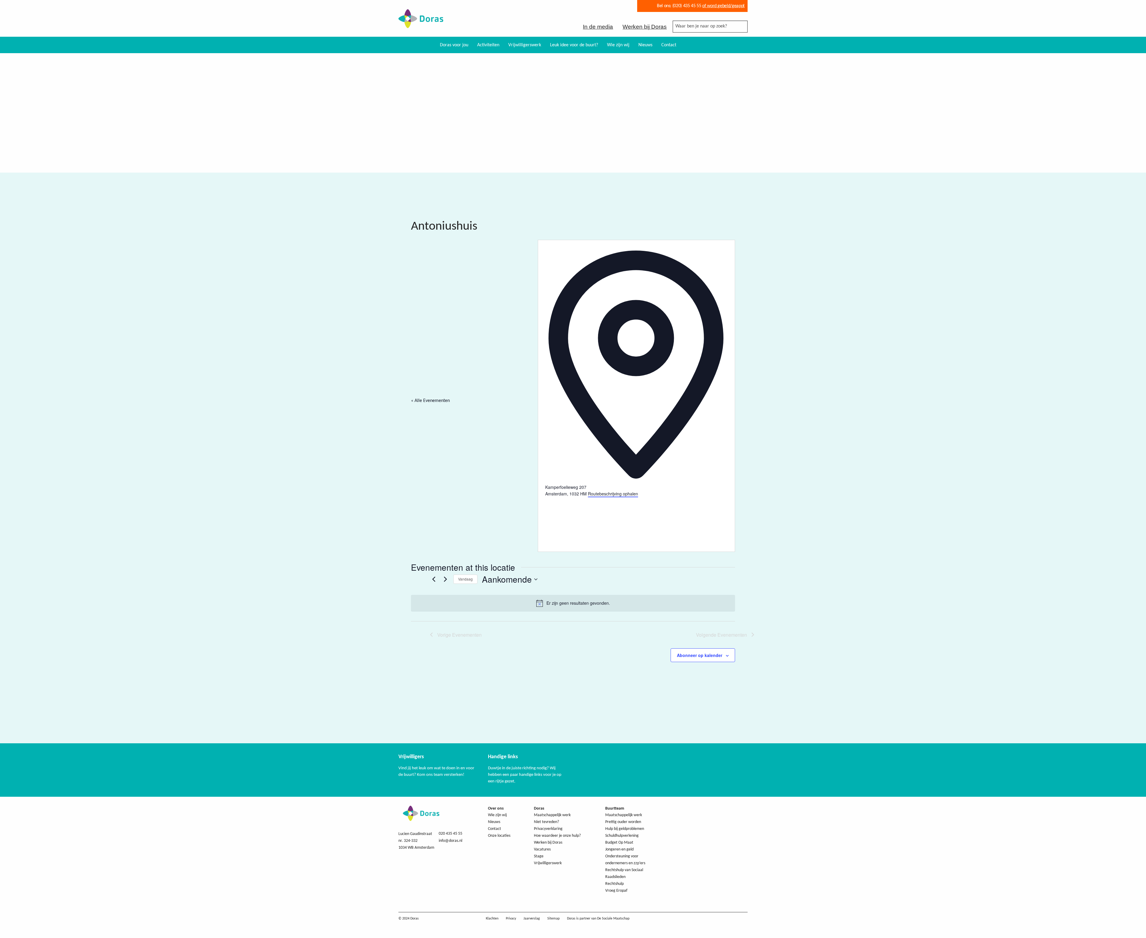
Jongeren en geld (619, 849)
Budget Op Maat (619, 842)
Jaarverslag (531, 918)
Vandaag (465, 578)
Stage (538, 856)
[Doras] (420, 24)
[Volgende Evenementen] (445, 579)
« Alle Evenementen (430, 400)
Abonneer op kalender (699, 655)
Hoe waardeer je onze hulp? (557, 835)
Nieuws (645, 45)
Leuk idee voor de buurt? (574, 45)
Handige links (503, 757)
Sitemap (553, 918)
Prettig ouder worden (623, 822)
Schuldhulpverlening (622, 835)
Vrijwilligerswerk (524, 45)
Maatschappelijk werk (552, 815)
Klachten (492, 918)
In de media (598, 27)
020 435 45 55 (450, 833)
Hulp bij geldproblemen (624, 829)
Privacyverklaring (548, 829)
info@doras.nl (450, 841)
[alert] (573, 603)
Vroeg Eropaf (616, 890)
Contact (668, 45)
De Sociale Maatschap (613, 918)
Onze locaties (499, 835)
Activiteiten (488, 45)
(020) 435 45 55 (686, 6)
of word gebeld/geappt (723, 6)
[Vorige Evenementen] (433, 579)
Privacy (511, 918)
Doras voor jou (454, 45)
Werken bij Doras (645, 27)
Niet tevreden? (546, 822)
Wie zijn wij (618, 45)
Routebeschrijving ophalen (613, 494)
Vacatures (542, 849)
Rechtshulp (614, 884)
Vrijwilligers (411, 757)
